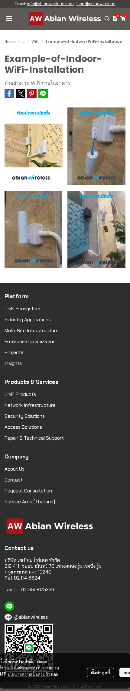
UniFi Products (20, 394)
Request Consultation (28, 491)
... (23, 41)
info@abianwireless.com (50, 3)
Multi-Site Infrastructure (32, 330)
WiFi (35, 41)
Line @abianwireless (95, 3)
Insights (13, 363)
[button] (107, 18)
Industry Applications (28, 319)
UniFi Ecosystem (22, 308)
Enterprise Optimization (30, 341)
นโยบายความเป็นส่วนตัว (29, 674)
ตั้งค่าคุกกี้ (100, 672)
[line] (9, 606)
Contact (14, 480)
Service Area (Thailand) (30, 502)
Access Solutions (23, 427)
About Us (14, 469)
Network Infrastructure (30, 405)
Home (10, 41)
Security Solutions (25, 416)
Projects (14, 352)
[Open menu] (9, 18)
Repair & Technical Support (34, 438)
